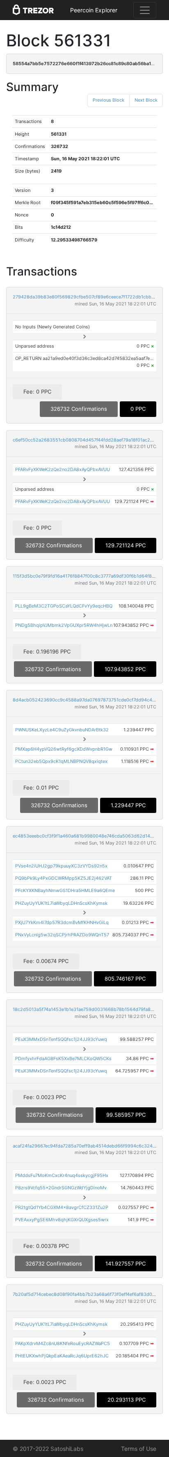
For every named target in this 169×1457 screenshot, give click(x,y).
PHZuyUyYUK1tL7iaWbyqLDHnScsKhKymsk (61, 903)
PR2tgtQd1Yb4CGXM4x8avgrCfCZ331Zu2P (61, 1207)
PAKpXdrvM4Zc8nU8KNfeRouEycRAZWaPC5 (62, 1343)
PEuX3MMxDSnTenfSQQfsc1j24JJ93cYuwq (61, 1039)
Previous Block (108, 100)
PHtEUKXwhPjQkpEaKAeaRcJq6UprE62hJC (62, 1356)
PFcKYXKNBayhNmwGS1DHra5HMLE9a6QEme (65, 890)
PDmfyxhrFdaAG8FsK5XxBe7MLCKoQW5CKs (63, 1058)
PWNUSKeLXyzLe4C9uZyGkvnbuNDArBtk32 (62, 730)
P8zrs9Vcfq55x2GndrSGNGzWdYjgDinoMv (61, 1188)
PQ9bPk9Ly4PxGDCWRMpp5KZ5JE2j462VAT (63, 878)
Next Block (146, 100)
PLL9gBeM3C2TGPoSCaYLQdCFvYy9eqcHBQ (63, 606)
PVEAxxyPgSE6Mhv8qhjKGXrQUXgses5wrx (62, 1220)
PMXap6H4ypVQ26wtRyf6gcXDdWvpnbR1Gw (63, 749)
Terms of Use (138, 1448)
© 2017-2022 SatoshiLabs (48, 1448)
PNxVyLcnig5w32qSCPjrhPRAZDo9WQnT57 (62, 935)
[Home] (33, 10)
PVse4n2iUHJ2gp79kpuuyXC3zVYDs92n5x (61, 866)
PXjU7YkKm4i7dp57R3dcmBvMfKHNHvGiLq (62, 922)
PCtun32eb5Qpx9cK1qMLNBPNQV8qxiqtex (61, 761)
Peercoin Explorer (93, 10)
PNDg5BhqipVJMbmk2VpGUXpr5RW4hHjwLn (63, 625)
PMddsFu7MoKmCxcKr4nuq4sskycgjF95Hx (61, 1175)
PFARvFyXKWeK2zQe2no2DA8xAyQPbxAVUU (62, 469)
